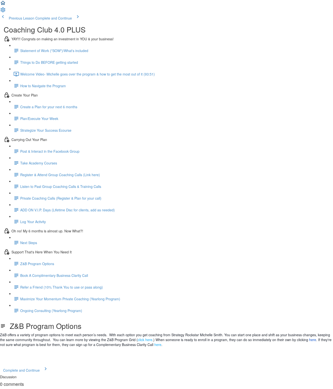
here (312, 339)
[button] (3, 4)
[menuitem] (3, 11)
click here (145, 339)
